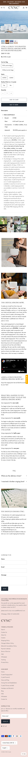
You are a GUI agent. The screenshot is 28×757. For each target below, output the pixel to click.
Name (3, 559)
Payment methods (5, 649)
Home (2, 672)
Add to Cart (14, 100)
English (4, 748)
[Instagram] (3, 726)
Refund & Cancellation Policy (9, 646)
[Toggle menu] (1, 7)
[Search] (4, 7)
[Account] (23, 7)
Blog (2, 691)
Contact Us (4, 632)
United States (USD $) (8, 743)
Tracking (3, 660)
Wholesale (4, 657)
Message (3, 575)
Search (3, 629)
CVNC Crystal (7, 57)
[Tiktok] (6, 726)
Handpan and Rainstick (7, 688)
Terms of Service (5, 651)
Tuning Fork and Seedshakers (9, 683)
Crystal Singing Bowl (6, 675)
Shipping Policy (5, 640)
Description (4, 110)
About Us (3, 635)
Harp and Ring (5, 680)
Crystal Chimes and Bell (7, 685)
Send (4, 589)
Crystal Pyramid (5, 677)
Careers (3, 638)
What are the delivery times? (11, 476)
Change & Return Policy (7, 643)
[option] (14, 25)
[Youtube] (1, 726)
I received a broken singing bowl (12, 481)
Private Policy (4, 662)
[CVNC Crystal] (14, 7)
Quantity (3, 90)
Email (2, 567)
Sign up (5, 721)
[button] (13, 265)
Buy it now (14, 105)
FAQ (2, 654)
